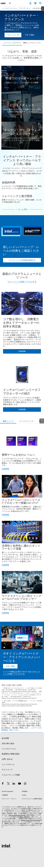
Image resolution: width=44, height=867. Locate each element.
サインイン (11, 35)
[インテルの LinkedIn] (14, 784)
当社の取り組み (8, 743)
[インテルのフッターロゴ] (6, 846)
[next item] (42, 8)
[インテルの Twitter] (8, 784)
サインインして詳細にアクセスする (22, 282)
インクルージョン (9, 749)
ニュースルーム (8, 764)
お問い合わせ (7, 759)
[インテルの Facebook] (3, 784)
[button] (22, 180)
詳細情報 (5, 469)
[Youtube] (19, 784)
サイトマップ (7, 770)
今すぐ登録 (29, 35)
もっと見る (23, 209)
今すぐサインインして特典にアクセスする (22, 673)
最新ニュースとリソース (32, 43)
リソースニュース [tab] (26, 421)
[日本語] (35, 3)
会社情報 (5, 738)
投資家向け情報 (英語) (11, 754)
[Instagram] (25, 784)
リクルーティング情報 (11, 775)
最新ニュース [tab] (8, 421)
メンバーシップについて (12, 43)
